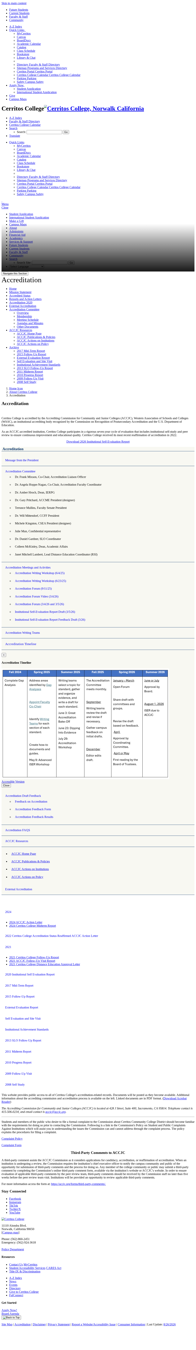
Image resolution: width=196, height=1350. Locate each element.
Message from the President (21, 460)
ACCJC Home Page (29, 333)
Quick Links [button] (17, 30)
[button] (13, 128)
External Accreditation (22, 306)
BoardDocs (24, 40)
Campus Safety (30, 81)
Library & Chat (26, 57)
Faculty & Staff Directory (38, 64)
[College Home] (94, 108)
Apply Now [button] (16, 85)
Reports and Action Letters (25, 299)
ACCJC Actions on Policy (33, 344)
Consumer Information (131, 1324)
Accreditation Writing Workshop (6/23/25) (40, 581)
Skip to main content (14, 3)
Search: (22, 132)
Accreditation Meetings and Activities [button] (28, 567)
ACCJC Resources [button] (16, 841)
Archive (14, 347)
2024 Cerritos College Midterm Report (32, 925)
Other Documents (27, 326)
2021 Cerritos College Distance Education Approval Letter (44, 964)
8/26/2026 (169, 1324)
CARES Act (53, 1268)
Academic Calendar (29, 43)
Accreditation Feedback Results (34, 817)
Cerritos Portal (34, 71)
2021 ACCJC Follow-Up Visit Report (32, 960)
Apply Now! (9, 1310)
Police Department (13, 1249)
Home (13, 288)
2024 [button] (8, 911)
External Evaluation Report (33, 357)
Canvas (21, 37)
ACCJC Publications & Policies (36, 337)
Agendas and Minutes (30, 323)
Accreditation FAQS (17, 830)
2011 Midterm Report (30, 371)
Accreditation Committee (24, 309)
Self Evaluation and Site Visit (34, 361)
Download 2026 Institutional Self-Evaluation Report (98, 441)
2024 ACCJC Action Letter (25, 922)
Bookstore (23, 54)
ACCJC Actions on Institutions (35, 340)
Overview (23, 312)
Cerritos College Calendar (48, 75)
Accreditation (22, 1324)
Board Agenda (10, 1313)
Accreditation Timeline (20, 644)
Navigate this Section (15, 273)
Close (6, 785)
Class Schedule (26, 50)
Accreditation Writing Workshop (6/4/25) (40, 573)
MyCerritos (24, 33)
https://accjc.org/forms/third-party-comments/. (78, 1184)
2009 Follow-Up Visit (30, 378)
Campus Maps (18, 99)
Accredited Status (19, 295)
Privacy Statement (59, 1324)
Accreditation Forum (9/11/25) (33, 588)
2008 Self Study (26, 382)
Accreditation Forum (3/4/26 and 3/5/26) (39, 604)
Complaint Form (11, 1145)
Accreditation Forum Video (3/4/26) (36, 596)
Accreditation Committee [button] (20, 471)
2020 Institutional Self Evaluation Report (30, 974)
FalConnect (16, 1295)
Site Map (7, 1324)
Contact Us (16, 1264)
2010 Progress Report (30, 375)
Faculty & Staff (18, 16)
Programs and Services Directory (42, 68)
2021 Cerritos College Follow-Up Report (34, 957)
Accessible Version (13, 781)
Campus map (10, 1232)
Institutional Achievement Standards (38, 364)
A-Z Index (15, 26)
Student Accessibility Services (27, 1268)
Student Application (29, 88)
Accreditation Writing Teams (22, 632)
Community (16, 20)
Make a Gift (16, 221)
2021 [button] (8, 947)
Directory (15, 1288)
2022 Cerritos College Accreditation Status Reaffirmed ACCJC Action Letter (51, 935)
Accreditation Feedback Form (33, 809)
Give (12, 95)
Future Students (18, 9)
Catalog (21, 47)
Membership (24, 316)
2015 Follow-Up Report (31, 354)
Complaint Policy (12, 1138)
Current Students (19, 13)
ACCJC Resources (20, 330)
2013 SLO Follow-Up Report (35, 368)
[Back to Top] (11, 1317)
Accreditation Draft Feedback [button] (23, 795)
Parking (26, 78)
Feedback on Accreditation (31, 801)
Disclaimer (39, 1324)
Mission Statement (20, 292)
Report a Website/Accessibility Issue (94, 1324)
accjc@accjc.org (55, 1111)
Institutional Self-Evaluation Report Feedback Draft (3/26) (50, 619)
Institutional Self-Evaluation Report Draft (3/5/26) (45, 611)
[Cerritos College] (13, 1219)
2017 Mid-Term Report (31, 350)
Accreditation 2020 (20, 302)
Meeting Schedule (28, 319)
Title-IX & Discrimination (24, 1271)
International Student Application (37, 92)
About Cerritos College (23, 392)
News (12, 1281)
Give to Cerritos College (24, 1291)
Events (13, 1284)
